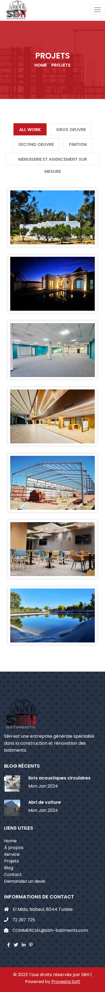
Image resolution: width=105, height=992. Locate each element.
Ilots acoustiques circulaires (59, 778)
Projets (11, 861)
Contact (13, 874)
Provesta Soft (65, 982)
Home (10, 841)
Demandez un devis (24, 881)
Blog (8, 868)
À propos (13, 847)
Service (12, 854)
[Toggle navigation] (97, 9)
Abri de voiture (44, 802)
